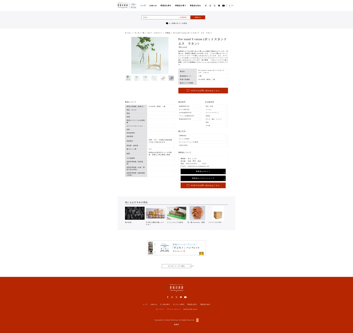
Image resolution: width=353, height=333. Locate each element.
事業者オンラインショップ (203, 178)
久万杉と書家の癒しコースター (155, 223)
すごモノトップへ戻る (176, 266)
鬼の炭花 (128, 222)
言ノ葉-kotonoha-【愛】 (197, 222)
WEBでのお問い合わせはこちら (205, 91)
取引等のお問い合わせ (190, 309)
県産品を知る (195, 5)
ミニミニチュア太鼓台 (175, 222)
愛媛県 (176, 324)
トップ (143, 5)
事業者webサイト (203, 171)
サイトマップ (160, 309)
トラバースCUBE (214, 222)
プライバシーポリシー (174, 309)
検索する (198, 17)
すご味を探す (165, 304)
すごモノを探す (179, 304)
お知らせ (153, 5)
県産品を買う (180, 5)
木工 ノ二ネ (183, 47)
